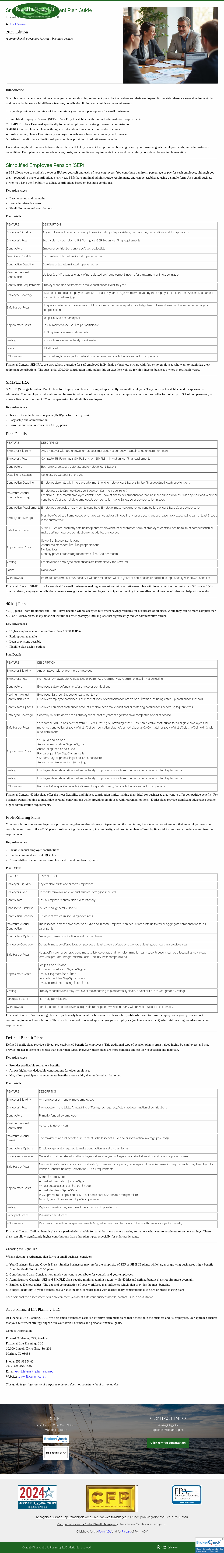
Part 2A (126, 1531)
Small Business (18, 24)
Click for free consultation (168, 1442)
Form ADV (104, 1531)
